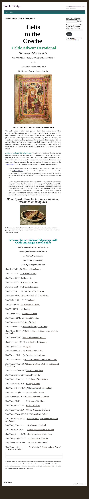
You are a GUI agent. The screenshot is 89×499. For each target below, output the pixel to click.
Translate (77, 39)
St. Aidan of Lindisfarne (30, 269)
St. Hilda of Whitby (17, 171)
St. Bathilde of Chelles (33, 351)
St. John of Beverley (30, 318)
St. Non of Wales (33, 405)
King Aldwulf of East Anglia (35, 342)
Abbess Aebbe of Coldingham (39, 388)
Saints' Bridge (12, 6)
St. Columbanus (28, 300)
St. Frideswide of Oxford (37, 414)
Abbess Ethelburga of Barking (35, 326)
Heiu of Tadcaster (33, 375)
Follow (69, 34)
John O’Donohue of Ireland (34, 337)
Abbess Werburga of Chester (38, 410)
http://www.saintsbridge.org (24, 461)
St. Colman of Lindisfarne (37, 379)
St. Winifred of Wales (30, 305)
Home (7, 12)
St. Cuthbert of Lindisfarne (32, 291)
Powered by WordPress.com (79, 483)
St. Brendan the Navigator (34, 355)
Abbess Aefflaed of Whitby (37, 397)
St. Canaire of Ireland (37, 425)
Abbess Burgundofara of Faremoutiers (41, 359)
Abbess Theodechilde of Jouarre (40, 429)
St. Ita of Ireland (29, 322)
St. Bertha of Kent (29, 313)
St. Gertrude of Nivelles (38, 438)
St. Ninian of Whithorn (35, 401)
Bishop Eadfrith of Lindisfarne (34, 296)
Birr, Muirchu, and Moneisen (39, 434)
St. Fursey (25, 309)
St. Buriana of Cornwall (38, 443)
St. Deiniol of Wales (35, 392)
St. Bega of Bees (33, 383)
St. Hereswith (26, 278)
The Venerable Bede (34, 370)
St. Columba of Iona (29, 282)
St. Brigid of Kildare (29, 287)
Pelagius (26, 346)
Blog (11, 12)
